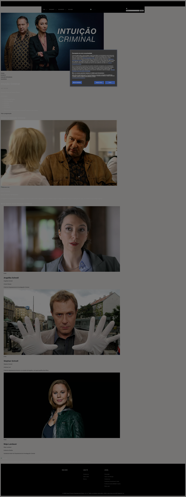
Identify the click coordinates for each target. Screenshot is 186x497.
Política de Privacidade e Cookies (88, 57)
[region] (93, 68)
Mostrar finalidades (77, 82)
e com (109, 62)
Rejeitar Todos (99, 82)
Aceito (110, 82)
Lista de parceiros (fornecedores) (78, 77)
